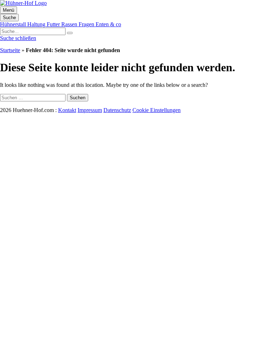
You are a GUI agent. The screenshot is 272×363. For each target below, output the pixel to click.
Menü (8, 10)
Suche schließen (18, 38)
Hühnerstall (13, 24)
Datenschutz (117, 110)
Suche (9, 17)
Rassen (70, 24)
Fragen (87, 24)
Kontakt (67, 110)
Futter (54, 24)
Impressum (90, 110)
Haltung (37, 24)
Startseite (10, 50)
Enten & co (108, 24)
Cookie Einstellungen (156, 110)
